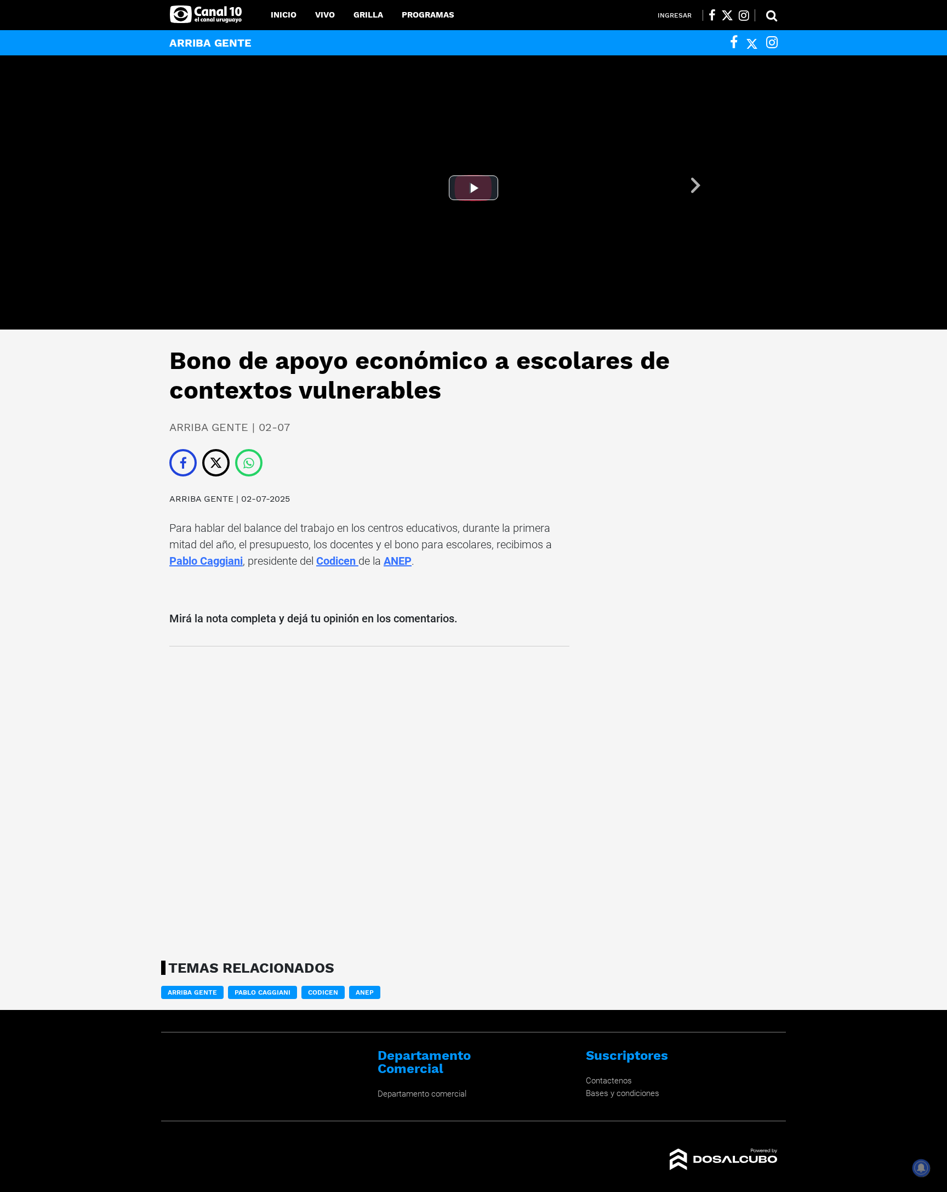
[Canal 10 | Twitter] (727, 15)
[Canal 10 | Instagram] (744, 15)
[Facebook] (734, 42)
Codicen (337, 560)
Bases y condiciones (622, 1093)
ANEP (398, 560)
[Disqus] (369, 800)
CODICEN (323, 992)
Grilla (368, 15)
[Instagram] (772, 42)
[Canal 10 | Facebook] (712, 15)
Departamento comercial (422, 1094)
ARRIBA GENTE (202, 498)
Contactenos (609, 1081)
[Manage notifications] (921, 1168)
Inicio (283, 15)
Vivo (325, 15)
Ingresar (675, 15)
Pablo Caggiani (206, 560)
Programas (428, 15)
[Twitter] (752, 42)
